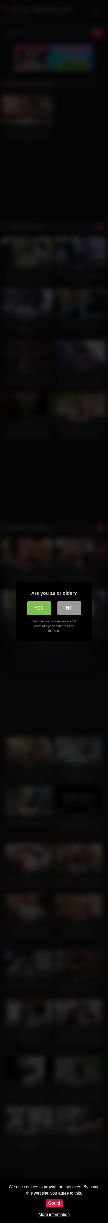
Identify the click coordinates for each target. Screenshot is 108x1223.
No (69, 608)
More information (54, 1214)
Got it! (54, 1203)
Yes (39, 608)
